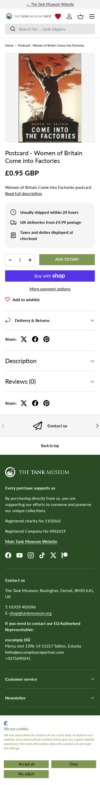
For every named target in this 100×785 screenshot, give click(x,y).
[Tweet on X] (23, 339)
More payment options (50, 288)
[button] (80, 16)
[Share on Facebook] (35, 339)
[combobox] (50, 29)
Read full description (23, 193)
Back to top (50, 446)
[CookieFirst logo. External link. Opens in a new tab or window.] (6, 723)
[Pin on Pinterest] (46, 339)
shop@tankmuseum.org (30, 613)
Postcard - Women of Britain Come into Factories (51, 45)
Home (9, 45)
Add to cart (67, 259)
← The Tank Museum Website (50, 4)
